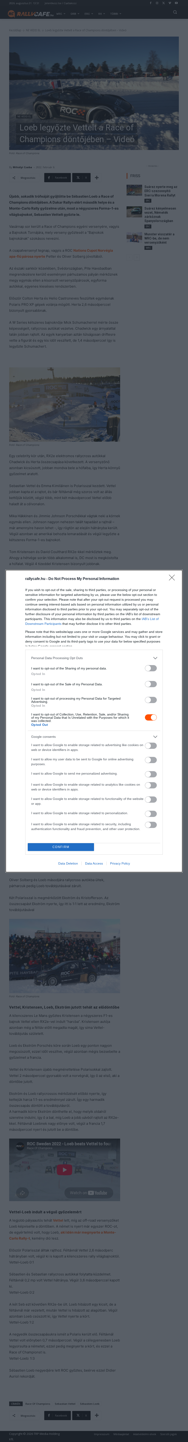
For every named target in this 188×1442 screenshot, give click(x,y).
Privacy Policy (120, 863)
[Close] (173, 579)
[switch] (151, 668)
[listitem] (94, 658)
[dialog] (94, 721)
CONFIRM (61, 847)
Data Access (94, 863)
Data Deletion (68, 863)
